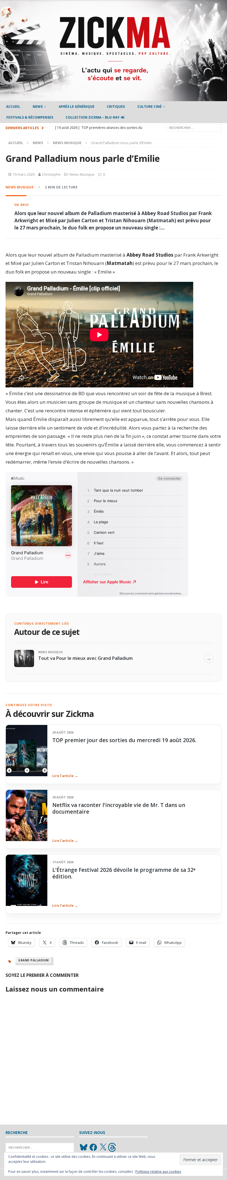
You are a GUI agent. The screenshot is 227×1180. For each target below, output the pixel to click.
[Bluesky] (83, 1147)
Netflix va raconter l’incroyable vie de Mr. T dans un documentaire (118, 808)
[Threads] (112, 1147)
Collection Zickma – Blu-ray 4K (95, 117)
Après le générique (76, 106)
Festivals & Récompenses (29, 117)
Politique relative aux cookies (158, 1171)
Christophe (51, 174)
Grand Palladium (33, 960)
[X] (103, 1147)
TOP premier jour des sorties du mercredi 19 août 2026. (124, 740)
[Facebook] (93, 1147)
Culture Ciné (149, 106)
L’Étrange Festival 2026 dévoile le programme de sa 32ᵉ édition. (123, 873)
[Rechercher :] (193, 127)
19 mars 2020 (24, 174)
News (38, 106)
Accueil (13, 106)
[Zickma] (113, 98)
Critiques (116, 106)
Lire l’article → (65, 775)
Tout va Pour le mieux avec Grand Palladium (85, 658)
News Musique (81, 174)
